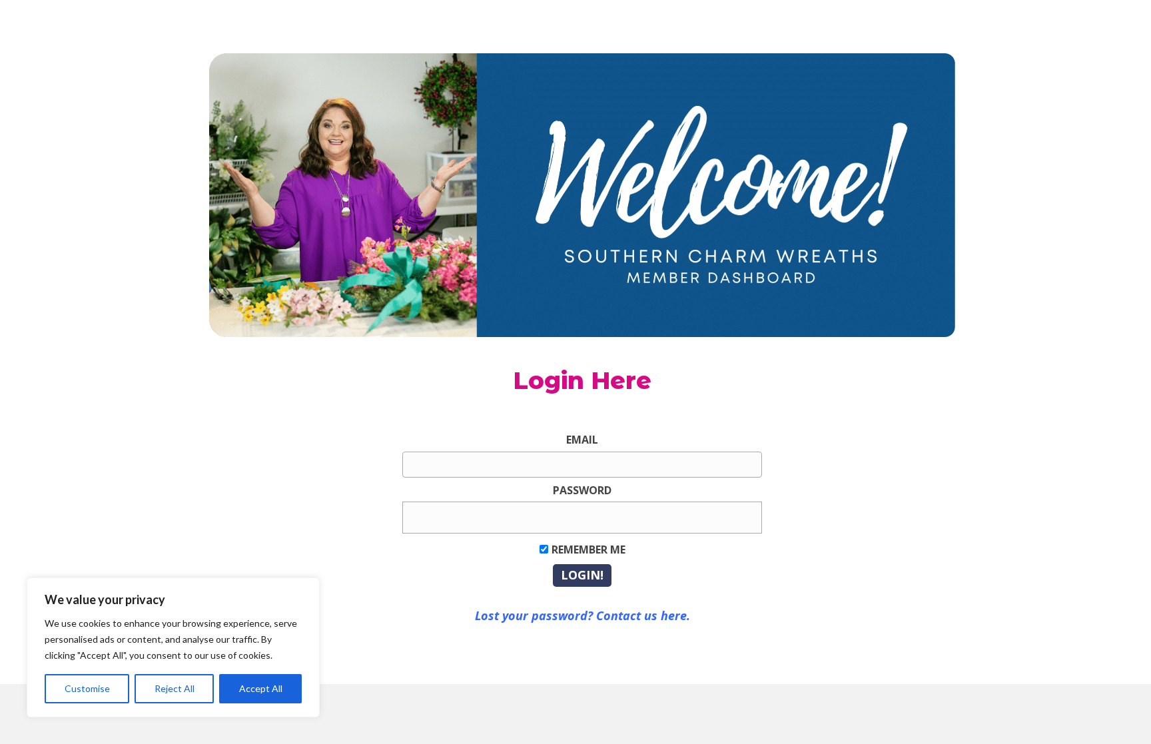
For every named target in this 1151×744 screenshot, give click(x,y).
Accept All (260, 688)
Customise (87, 688)
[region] (173, 647)
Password (582, 490)
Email (582, 439)
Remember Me (588, 549)
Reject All (174, 688)
